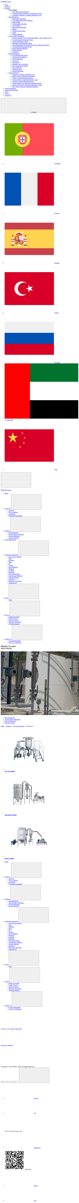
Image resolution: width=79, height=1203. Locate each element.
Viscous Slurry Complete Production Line (25, 80)
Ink (9, 564)
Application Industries (11, 555)
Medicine (11, 569)
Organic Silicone (13, 577)
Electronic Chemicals (14, 581)
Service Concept (13, 620)
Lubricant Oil (12, 583)
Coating (10, 565)
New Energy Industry (15, 557)
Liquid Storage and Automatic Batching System (26, 83)
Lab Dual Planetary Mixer (20, 41)
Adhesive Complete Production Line (23, 74)
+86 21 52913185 (16, 1029)
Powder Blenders (17, 59)
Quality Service (13, 618)
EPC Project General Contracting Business (25, 87)
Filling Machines (17, 34)
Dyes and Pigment (14, 574)
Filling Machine (17, 50)
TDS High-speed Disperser (20, 12)
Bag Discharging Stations (20, 66)
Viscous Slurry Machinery (16, 36)
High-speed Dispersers (19, 19)
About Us (8, 508)
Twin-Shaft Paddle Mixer (20, 55)
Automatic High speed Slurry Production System (27, 13)
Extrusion (15, 52)
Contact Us (8, 639)
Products (7, 531)
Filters (14, 32)
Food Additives (13, 567)
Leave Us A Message (14, 642)
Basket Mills (16, 22)
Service (7, 615)
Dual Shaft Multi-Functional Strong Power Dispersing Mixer (30, 45)
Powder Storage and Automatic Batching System (27, 85)
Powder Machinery (14, 54)
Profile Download (13, 617)
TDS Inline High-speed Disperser (22, 20)
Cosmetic (11, 570)
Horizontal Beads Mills (19, 24)
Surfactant (11, 579)
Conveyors (15, 60)
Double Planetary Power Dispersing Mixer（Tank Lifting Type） (32, 38)
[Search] (16, 480)
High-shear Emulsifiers (19, 27)
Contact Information (14, 641)
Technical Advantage (14, 622)
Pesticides (11, 572)
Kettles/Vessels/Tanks (18, 31)
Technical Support (14, 624)
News (7, 598)
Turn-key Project (13, 73)
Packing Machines (18, 71)
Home (6, 493)
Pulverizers (15, 62)
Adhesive (11, 560)
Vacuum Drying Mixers (19, 57)
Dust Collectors (17, 67)
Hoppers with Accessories (20, 64)
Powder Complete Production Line (23, 81)
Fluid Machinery (13, 17)
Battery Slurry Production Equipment (23, 76)
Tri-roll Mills (16, 26)
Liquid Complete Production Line (22, 78)
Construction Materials (15, 576)
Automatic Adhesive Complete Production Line (26, 15)
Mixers (14, 29)
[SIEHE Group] (6, 1)
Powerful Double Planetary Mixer (22, 40)
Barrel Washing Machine (19, 48)
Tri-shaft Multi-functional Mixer (22, 47)
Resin (10, 562)
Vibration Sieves (17, 69)
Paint (10, 558)
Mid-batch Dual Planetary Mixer (22, 43)
